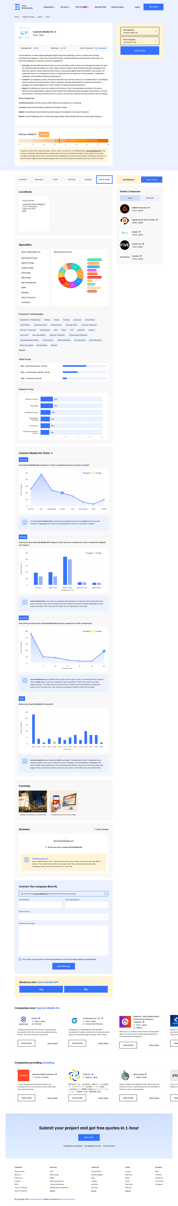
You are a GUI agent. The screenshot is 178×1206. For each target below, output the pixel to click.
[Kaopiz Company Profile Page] (125, 233)
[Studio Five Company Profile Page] (125, 245)
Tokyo (35, 35)
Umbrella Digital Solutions (44, 1074)
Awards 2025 (100, 7)
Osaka (134, 222)
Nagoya (88, 1077)
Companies (48, 7)
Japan (41, 35)
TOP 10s (81, 7)
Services (64, 7)
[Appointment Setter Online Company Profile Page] (125, 221)
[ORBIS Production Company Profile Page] (125, 209)
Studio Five (138, 244)
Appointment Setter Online (145, 219)
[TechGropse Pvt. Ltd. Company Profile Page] (74, 1021)
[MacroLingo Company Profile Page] (125, 1075)
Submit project (117, 7)
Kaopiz (136, 232)
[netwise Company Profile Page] (125, 257)
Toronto (37, 1077)
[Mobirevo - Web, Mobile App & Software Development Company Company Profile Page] (125, 1022)
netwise (136, 256)
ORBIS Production (141, 207)
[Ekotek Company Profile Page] (23, 1021)
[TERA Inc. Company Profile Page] (74, 1075)
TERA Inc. (88, 1074)
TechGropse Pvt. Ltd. (93, 1018)
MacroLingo (139, 1074)
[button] (164, 1032)
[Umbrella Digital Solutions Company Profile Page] (23, 1075)
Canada (45, 1077)
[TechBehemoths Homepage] (24, 7)
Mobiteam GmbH (68, 1199)
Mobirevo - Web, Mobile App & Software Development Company (146, 1019)
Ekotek (36, 1018)
